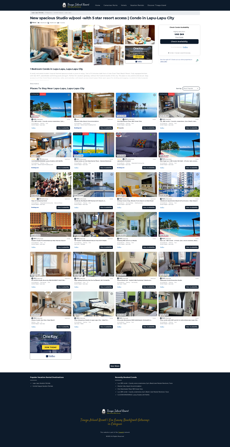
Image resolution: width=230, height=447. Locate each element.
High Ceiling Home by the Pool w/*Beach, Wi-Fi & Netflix (92, 280)
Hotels (124, 5)
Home (97, 5)
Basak (124, 283)
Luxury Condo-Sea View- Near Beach (43, 320)
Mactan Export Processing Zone (88, 124)
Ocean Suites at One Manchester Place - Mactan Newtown (92, 161)
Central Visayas (58, 12)
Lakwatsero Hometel (124, 161)
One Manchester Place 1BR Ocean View (129, 121)
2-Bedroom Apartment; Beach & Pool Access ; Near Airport (179, 201)
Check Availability (179, 41)
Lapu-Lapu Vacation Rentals (41, 383)
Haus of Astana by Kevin (39, 201)
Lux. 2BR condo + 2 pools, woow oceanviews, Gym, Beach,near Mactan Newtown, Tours (145, 383)
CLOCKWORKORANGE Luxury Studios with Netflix (47, 161)
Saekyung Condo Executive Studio (171, 280)
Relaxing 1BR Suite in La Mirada (127, 240)
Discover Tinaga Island (157, 5)
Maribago (83, 244)
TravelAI (121, 432)
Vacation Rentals (137, 5)
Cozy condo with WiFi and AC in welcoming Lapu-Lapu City (178, 320)
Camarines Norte (111, 5)
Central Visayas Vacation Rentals (43, 386)
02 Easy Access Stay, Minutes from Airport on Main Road (135, 201)
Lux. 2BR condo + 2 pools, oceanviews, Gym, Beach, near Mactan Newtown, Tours (143, 392)
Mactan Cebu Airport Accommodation (86, 121)
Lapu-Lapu (68, 12)
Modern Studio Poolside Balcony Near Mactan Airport (48, 240)
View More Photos (38, 60)
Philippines (48, 12)
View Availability (63, 128)
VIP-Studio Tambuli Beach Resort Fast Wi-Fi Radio (90, 240)
